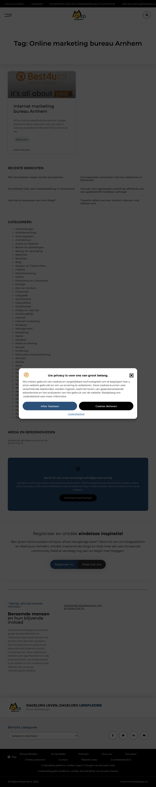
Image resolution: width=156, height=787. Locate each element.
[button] (131, 375)
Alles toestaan (50, 406)
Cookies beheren (106, 406)
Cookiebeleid (76, 413)
